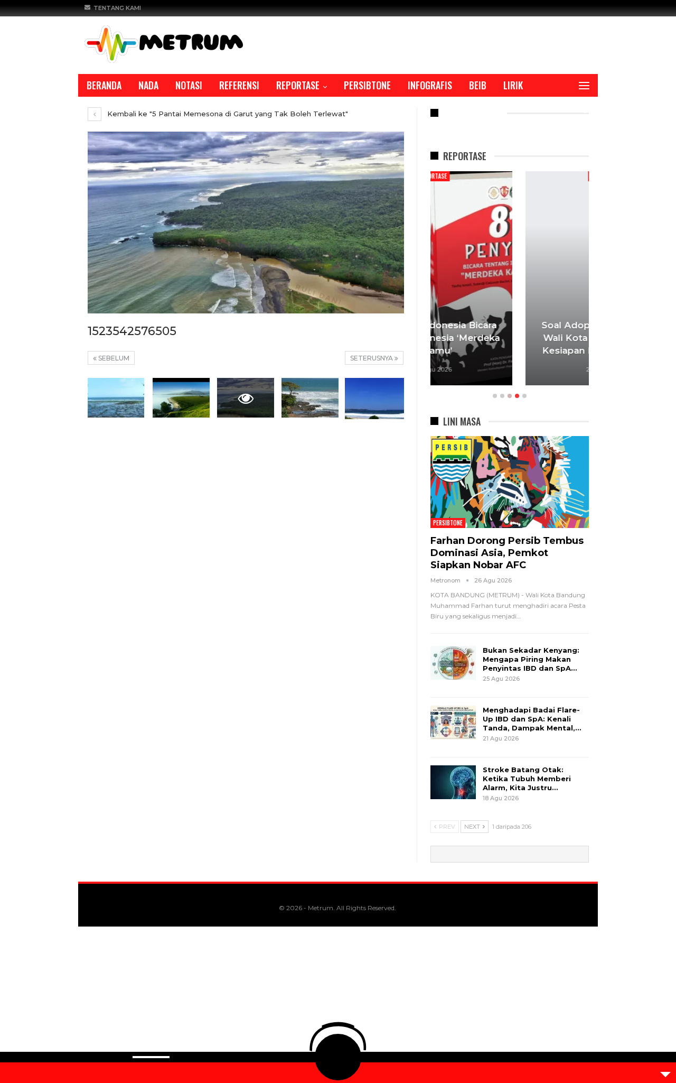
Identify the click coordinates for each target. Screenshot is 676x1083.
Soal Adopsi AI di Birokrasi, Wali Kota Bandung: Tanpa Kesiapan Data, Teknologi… (509, 338)
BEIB (477, 85)
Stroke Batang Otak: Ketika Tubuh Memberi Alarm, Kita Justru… (527, 778)
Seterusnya (372, 358)
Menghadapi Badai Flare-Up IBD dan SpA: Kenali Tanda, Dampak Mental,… (532, 719)
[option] (509, 279)
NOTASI (188, 85)
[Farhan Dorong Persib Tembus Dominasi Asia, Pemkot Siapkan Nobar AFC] (509, 482)
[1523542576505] (116, 398)
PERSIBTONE (367, 85)
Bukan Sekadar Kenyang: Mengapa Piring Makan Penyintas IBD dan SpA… (531, 659)
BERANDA (104, 85)
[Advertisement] (317, 1005)
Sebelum (113, 358)
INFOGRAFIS (430, 85)
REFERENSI (239, 85)
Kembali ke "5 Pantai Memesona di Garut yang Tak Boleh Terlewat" (226, 113)
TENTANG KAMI (117, 8)
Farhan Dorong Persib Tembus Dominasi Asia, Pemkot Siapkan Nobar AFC (507, 553)
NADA (148, 85)
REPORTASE (298, 85)
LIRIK (513, 85)
